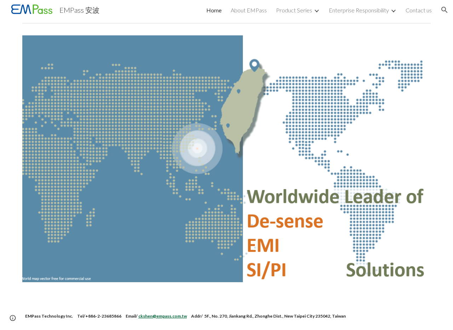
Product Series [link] (294, 10)
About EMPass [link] (249, 10)
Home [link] (214, 10)
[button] (444, 9)
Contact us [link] (419, 10)
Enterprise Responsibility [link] (359, 10)
